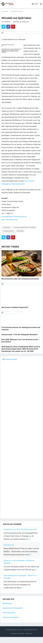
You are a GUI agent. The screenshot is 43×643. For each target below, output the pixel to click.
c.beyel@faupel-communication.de (14, 217)
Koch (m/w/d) (9, 545)
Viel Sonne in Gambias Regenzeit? (14, 307)
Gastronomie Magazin (10, 617)
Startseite (5, 11)
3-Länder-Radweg (8, 231)
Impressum (28, 633)
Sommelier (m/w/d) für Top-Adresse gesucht (20, 529)
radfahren (20, 231)
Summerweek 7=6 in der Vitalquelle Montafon (19, 335)
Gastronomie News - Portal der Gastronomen (23, 629)
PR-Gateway (5, 22)
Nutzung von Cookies (17, 633)
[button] (35, 4)
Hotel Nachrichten (9, 613)
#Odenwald (6, 227)
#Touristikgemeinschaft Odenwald (25, 227)
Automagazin (7, 603)
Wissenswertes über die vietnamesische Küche (20, 279)
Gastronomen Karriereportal (13, 608)
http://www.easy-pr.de (9, 220)
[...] (29, 539)
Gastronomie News (17, 11)
